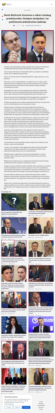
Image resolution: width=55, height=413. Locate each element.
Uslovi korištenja (41, 405)
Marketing (41, 403)
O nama (41, 401)
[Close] (31, 396)
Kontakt (41, 409)
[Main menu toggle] (51, 4)
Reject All (18, 407)
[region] (17, 402)
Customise (9, 407)
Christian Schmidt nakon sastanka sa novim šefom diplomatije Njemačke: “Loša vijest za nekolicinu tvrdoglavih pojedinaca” (40, 388)
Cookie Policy (11, 404)
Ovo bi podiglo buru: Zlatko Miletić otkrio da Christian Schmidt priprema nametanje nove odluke (12, 363)
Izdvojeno (27, 10)
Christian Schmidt (30, 25)
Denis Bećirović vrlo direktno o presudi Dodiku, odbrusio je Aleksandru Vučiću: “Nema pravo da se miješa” (41, 285)
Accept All (26, 407)
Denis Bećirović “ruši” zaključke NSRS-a (39, 235)
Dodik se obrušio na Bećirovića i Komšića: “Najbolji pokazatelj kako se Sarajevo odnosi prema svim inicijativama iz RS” (12, 260)
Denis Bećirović (37, 25)
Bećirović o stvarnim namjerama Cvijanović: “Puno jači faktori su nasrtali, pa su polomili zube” (40, 260)
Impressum (41, 407)
